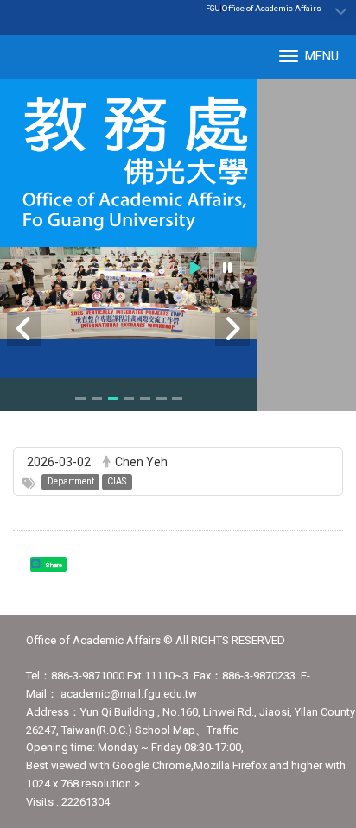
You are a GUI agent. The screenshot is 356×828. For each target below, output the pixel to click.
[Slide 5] (145, 398)
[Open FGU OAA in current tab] (128, 163)
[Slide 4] (129, 398)
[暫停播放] (227, 267)
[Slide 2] (97, 398)
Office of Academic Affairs (271, 8)
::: (312, 8)
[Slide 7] (177, 398)
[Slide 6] (161, 398)
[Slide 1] (80, 398)
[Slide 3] (113, 398)
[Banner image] (128, 293)
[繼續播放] (195, 267)
